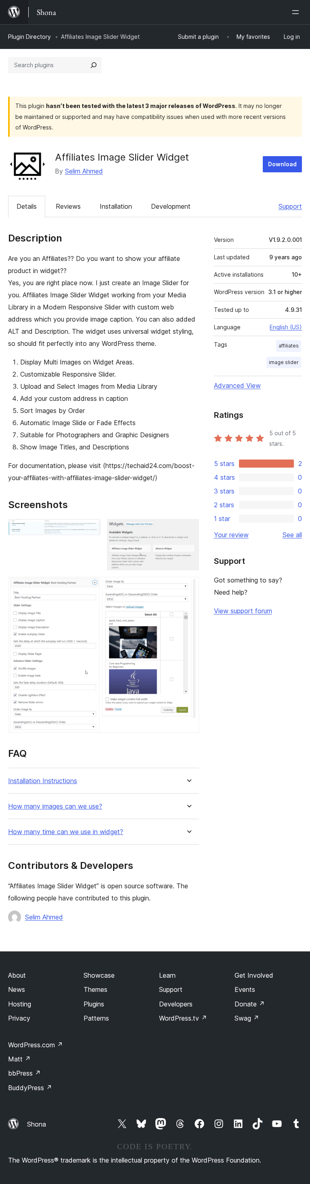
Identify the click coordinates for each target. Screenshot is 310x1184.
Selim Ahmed (84, 171)
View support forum (243, 611)
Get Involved (254, 975)
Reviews (68, 206)
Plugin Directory (29, 36)
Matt (19, 1059)
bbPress (24, 1073)
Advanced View (237, 385)
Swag (247, 1018)
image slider (284, 362)
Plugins (94, 1004)
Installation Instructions (42, 781)
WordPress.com (35, 1045)
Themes (95, 989)
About (17, 975)
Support (290, 206)
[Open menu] (297, 12)
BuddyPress (30, 1088)
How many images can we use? (55, 806)
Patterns (96, 1018)
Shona (36, 1124)
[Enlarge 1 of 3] (90, 530)
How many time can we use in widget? (65, 832)
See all (292, 535)
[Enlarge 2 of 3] (188, 530)
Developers (176, 1004)
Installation (116, 206)
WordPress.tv (183, 1018)
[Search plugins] (94, 65)
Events (245, 989)
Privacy (19, 1018)
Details (27, 206)
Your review (231, 535)
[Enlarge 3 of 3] (188, 588)
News (16, 989)
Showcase (99, 975)
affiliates (289, 346)
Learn (167, 975)
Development (171, 206)
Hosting (19, 1004)
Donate (250, 1004)
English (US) (286, 327)
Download (282, 164)
